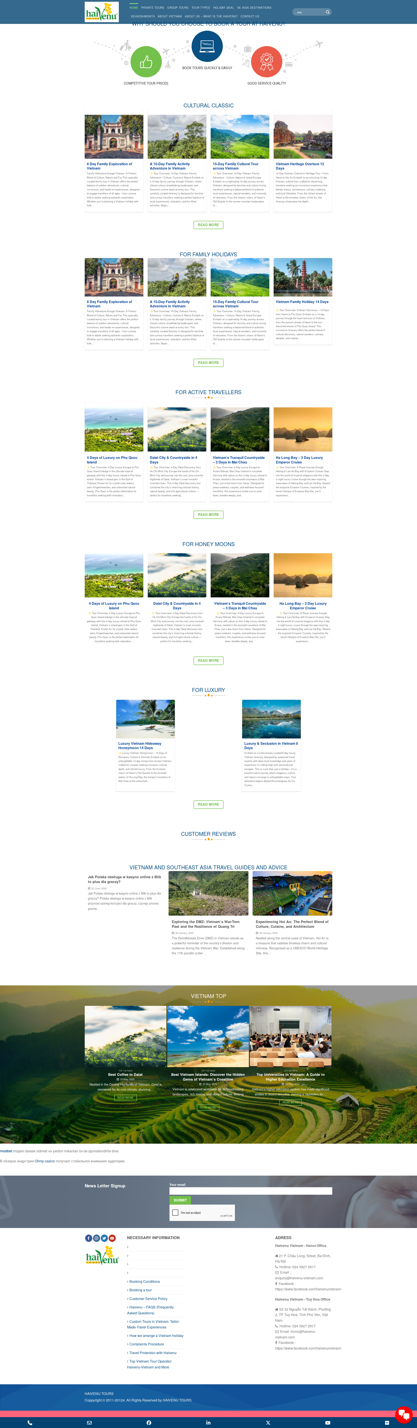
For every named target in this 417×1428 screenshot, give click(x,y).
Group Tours (178, 7)
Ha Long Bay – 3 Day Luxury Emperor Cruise (299, 460)
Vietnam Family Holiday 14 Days (302, 302)
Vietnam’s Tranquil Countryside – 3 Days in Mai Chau (239, 460)
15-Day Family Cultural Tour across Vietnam (235, 166)
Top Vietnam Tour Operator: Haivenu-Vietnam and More (149, 1364)
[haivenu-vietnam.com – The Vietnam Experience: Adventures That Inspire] (104, 12)
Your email (177, 1184)
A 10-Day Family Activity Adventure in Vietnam (170, 166)
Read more (125, 1098)
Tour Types (201, 7)
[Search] (327, 12)
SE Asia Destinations (254, 7)
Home (133, 7)
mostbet (6, 1150)
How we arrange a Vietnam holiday (156, 1335)
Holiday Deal (223, 7)
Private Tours (152, 7)
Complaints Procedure (146, 1343)
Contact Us (250, 16)
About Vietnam (170, 16)
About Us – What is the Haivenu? (211, 16)
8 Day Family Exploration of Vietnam (109, 166)
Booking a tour (140, 1289)
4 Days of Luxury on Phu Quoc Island (112, 460)
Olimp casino (45, 1160)
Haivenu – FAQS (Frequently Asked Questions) (150, 1310)
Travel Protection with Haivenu (153, 1352)
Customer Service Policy (148, 1298)
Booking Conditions (144, 1281)
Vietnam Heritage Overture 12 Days (300, 166)
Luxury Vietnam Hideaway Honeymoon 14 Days (139, 745)
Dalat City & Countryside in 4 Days (173, 460)
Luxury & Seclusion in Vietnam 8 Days (271, 745)
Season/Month (143, 16)
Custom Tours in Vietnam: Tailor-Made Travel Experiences (153, 1324)
